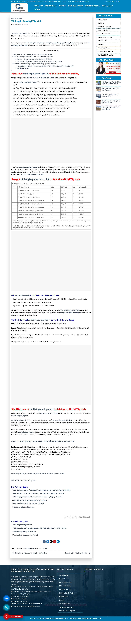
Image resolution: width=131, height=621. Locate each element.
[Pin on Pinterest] (54, 541)
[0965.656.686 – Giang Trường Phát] (20, 7)
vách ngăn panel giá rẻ (35, 73)
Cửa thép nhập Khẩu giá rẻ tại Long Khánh (110, 102)
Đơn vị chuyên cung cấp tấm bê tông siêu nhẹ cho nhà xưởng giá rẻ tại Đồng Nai (37, 474)
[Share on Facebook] (44, 541)
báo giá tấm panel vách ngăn (70, 313)
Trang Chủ (38, 6)
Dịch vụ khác (107, 6)
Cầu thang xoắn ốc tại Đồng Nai (23, 507)
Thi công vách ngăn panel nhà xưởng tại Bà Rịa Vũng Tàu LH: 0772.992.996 (39, 528)
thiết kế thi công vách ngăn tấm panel (40, 78)
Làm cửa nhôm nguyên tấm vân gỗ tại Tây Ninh (28, 504)
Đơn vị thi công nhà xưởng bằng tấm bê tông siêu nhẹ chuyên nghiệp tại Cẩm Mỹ (41, 490)
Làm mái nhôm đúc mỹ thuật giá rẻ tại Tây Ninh (30, 500)
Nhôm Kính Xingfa (92, 6)
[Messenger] (6, 598)
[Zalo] (6, 607)
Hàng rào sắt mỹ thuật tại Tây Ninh (76, 553)
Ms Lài (28, 24)
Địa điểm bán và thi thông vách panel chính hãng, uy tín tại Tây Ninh (34, 64)
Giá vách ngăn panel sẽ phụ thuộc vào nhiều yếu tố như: (33, 59)
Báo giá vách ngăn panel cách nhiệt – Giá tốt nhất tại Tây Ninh (32, 57)
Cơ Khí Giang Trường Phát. (70, 310)
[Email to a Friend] (51, 541)
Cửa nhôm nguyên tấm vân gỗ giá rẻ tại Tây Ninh (30, 553)
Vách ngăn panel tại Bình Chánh (24, 532)
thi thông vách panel (41, 409)
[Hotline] (6, 616)
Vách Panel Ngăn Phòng (28, 82)
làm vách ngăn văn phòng (34, 43)
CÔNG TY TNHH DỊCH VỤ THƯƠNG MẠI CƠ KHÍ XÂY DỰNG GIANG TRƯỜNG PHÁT (45, 66)
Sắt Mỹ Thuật (51, 6)
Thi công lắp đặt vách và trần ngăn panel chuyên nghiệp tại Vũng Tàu (38, 497)
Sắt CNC (62, 6)
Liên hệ (37, 9)
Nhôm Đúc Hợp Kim (75, 6)
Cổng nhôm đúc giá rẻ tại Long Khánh (110, 108)
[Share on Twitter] (47, 541)
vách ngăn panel (22, 295)
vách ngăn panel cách (25, 432)
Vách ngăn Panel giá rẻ (18, 33)
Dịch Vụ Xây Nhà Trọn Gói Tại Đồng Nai (110, 95)
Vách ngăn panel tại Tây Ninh (28, 167)
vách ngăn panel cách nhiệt (35, 179)
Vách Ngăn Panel (16, 18)
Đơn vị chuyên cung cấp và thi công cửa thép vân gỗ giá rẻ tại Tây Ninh (38, 493)
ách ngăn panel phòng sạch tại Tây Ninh (59, 43)
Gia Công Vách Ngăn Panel (22, 525)
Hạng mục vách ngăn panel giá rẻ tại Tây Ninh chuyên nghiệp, (32, 54)
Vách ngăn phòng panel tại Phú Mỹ (25, 535)
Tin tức (117, 2)
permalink (45, 548)
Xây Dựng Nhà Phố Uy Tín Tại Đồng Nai (110, 89)
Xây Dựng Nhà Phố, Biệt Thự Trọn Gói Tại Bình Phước (111, 83)
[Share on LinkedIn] (58, 541)
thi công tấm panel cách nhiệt (62, 420)
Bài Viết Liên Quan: (22, 68)
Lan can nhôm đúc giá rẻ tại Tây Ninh (23, 480)
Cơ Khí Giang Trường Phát (19, 420)
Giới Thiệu (109, 2)
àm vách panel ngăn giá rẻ (39, 320)
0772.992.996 (25, 174)
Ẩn (57, 51)
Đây (21, 469)
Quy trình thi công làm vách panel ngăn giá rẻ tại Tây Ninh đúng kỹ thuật (38, 61)
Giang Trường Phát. (37, 174)
